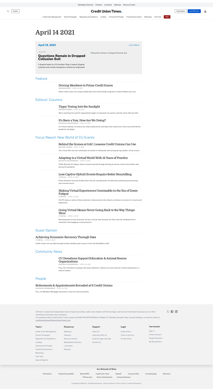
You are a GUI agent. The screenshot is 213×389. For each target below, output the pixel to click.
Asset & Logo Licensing (101, 339)
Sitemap (67, 349)
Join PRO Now (194, 11)
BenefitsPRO (84, 374)
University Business (123, 377)
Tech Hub (39, 356)
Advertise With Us (99, 335)
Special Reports (42, 360)
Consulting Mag (151, 374)
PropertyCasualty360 (66, 374)
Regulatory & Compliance (45, 339)
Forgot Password (155, 338)
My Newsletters (155, 342)
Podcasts (99, 5)
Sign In (152, 331)
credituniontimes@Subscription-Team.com (53, 320)
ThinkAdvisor (47, 374)
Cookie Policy (126, 331)
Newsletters (181, 11)
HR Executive (87, 377)
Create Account (155, 334)
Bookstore (166, 374)
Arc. (86, 383)
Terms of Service (127, 335)
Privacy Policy (126, 339)
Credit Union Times (102, 374)
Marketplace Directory (85, 5)
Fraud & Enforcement (44, 349)
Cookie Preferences (134, 383)
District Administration (104, 377)
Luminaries (108, 5)
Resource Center (129, 5)
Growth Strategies (43, 335)
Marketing (39, 353)
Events (15, 11)
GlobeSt (118, 374)
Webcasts (117, 5)
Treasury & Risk (133, 374)
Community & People (44, 346)
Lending (39, 342)
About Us (96, 331)
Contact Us (96, 342)
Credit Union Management (46, 331)
